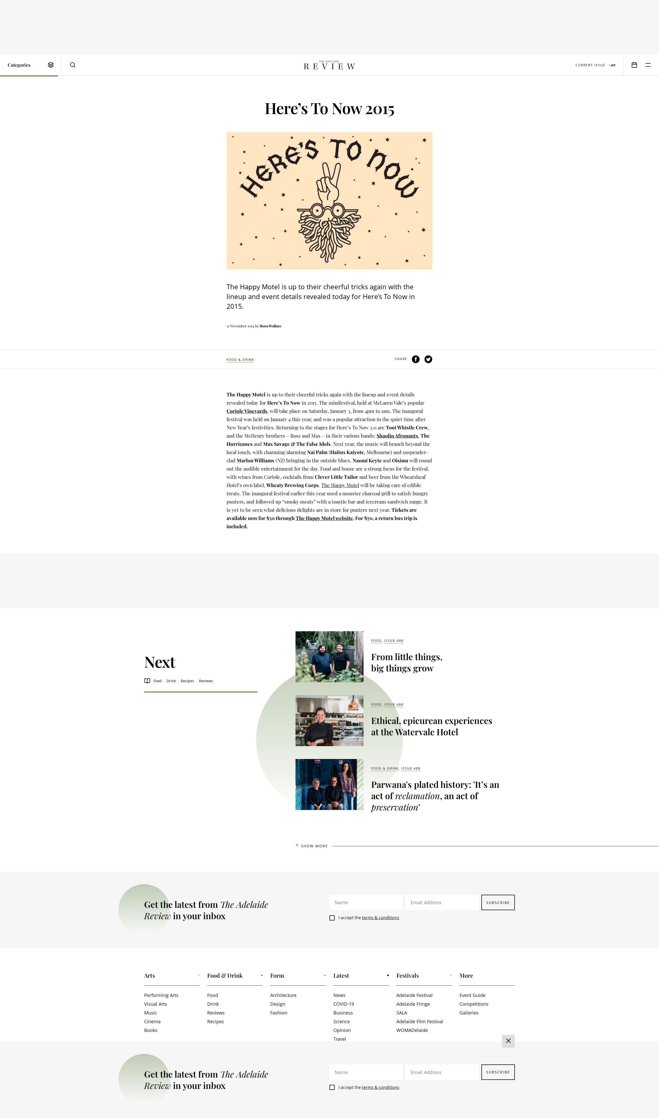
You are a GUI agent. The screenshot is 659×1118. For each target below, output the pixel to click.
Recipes (187, 680)
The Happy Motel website (324, 518)
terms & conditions (380, 917)
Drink (171, 680)
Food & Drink (240, 359)
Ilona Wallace (270, 325)
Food (157, 680)
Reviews (206, 680)
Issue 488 (394, 640)
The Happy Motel (340, 485)
